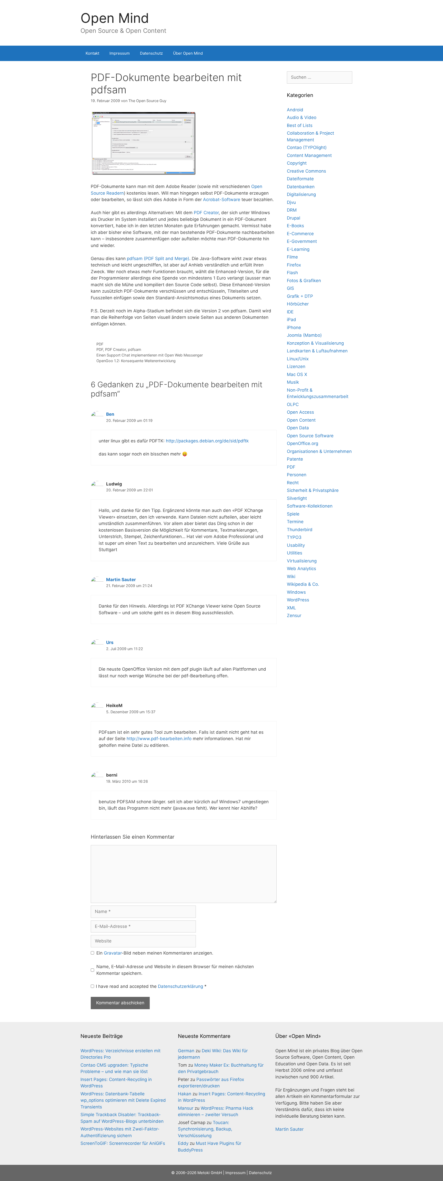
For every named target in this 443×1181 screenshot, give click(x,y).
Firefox (294, 264)
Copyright (297, 163)
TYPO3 (294, 537)
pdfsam (134, 349)
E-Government (302, 241)
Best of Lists (300, 125)
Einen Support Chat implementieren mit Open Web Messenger (149, 355)
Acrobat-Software (221, 199)
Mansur (185, 1108)
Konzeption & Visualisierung (315, 343)
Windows (296, 592)
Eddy (183, 1143)
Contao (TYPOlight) (307, 147)
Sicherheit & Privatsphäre (313, 490)
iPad (291, 319)
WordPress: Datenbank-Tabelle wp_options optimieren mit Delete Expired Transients (123, 1100)
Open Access (300, 412)
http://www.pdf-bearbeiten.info (159, 738)
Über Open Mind (188, 53)
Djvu (291, 202)
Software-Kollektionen (310, 506)
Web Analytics (301, 568)
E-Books (295, 225)
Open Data (298, 427)
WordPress (298, 599)
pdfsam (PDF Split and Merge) (158, 258)
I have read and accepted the (151, 986)
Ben (110, 414)
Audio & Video (301, 117)
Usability (296, 545)
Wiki (291, 576)
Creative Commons (306, 171)
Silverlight (297, 498)
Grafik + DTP (300, 296)
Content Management (309, 155)
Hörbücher (298, 303)
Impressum (119, 53)
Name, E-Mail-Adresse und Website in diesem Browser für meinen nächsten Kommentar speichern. (175, 970)
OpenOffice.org (302, 443)
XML (291, 607)
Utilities (294, 552)
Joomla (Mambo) (304, 335)
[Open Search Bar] (355, 53)
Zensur (294, 615)
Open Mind (114, 18)
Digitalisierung (301, 194)
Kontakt (92, 53)
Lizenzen (296, 366)
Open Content (301, 420)
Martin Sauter (121, 579)
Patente (295, 459)
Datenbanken (301, 186)
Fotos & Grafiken (304, 280)
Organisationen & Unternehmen (319, 451)
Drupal (293, 218)
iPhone (294, 327)
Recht (293, 482)
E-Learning (298, 249)
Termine (295, 521)
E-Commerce (300, 233)
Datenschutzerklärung (181, 986)
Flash (292, 272)
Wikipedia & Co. (303, 584)
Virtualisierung (302, 560)
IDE (290, 311)
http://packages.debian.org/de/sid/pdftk (207, 440)
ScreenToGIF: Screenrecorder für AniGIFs (122, 1143)
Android (295, 109)
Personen (296, 474)
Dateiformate (300, 178)
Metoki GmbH (209, 1172)
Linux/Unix (298, 358)
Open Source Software (310, 435)
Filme (292, 257)
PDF (99, 344)
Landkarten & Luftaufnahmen (317, 350)
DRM (292, 210)
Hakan (184, 1093)
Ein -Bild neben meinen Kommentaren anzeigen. (154, 953)
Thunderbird (300, 529)
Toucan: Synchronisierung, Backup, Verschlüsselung (205, 1129)
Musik (293, 382)
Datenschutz (151, 53)
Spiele (293, 514)
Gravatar (113, 953)
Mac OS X (297, 374)
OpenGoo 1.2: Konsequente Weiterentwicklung (136, 361)
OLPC (293, 404)
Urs (110, 642)
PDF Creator (206, 212)
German (186, 1050)
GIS (290, 288)
